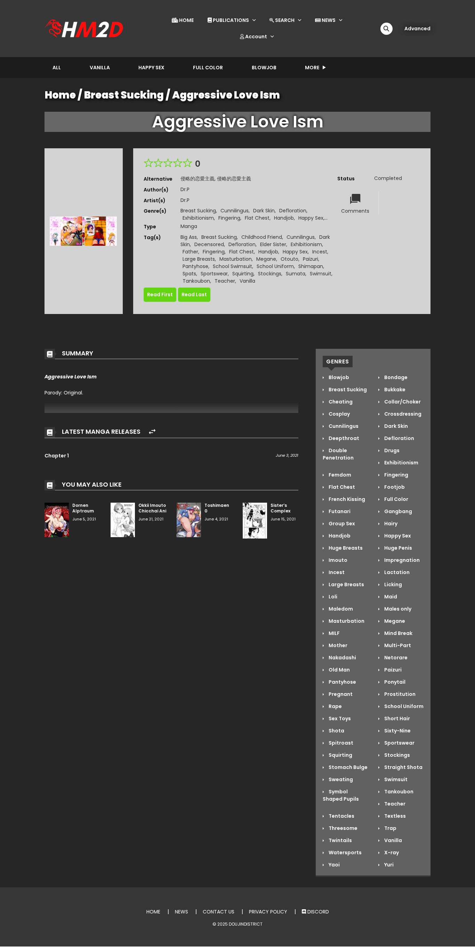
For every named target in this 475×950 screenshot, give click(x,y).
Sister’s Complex (280, 508)
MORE (312, 67)
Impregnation (401, 560)
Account (255, 36)
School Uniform (275, 266)
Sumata (295, 273)
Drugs (391, 450)
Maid (390, 596)
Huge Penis (397, 547)
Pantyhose (195, 266)
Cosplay (339, 413)
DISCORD (317, 911)
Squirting (242, 273)
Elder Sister (273, 244)
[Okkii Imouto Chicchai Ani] (123, 519)
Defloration (292, 210)
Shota (336, 730)
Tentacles (341, 815)
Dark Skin (264, 210)
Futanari (339, 511)
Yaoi (334, 864)
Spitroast (340, 742)
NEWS (328, 20)
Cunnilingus (234, 210)
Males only (397, 608)
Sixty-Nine (397, 730)
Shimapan (310, 266)
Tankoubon (196, 280)
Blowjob (264, 67)
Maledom (340, 608)
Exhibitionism (198, 217)
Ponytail (394, 681)
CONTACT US (218, 911)
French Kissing (346, 499)
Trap (389, 828)
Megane (266, 259)
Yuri (388, 864)
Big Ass (188, 237)
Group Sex (341, 523)
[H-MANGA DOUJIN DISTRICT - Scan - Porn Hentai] (85, 28)
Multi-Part (397, 645)
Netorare (395, 657)
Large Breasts (199, 259)
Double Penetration (338, 454)
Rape (335, 706)
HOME (186, 20)
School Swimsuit (232, 266)
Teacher (225, 280)
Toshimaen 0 (216, 508)
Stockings (269, 273)
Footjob (394, 487)
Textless (394, 815)
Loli (332, 596)
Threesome (342, 828)
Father (190, 251)
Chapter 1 (57, 455)
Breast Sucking (124, 95)
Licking (392, 584)
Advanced (417, 28)
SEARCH (284, 20)
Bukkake (394, 389)
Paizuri (310, 259)
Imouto (337, 560)
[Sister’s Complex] (255, 520)
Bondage (395, 377)
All (57, 67)
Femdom (339, 474)
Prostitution (399, 694)
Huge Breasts (345, 547)
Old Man (339, 669)
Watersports (345, 852)
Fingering (229, 217)
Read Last (194, 294)
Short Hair (396, 718)
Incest (319, 251)
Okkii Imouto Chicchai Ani (152, 508)
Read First (160, 294)
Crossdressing (402, 413)
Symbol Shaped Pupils (341, 795)
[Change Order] (152, 432)
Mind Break (397, 633)
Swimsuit (320, 273)
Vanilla (100, 67)
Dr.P (185, 189)
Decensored (209, 244)
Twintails (340, 840)
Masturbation (235, 259)
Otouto (289, 259)
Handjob (284, 217)
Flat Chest (257, 217)
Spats (189, 273)
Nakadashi (342, 657)
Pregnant (340, 694)
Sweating (340, 779)
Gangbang (397, 511)
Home (60, 95)
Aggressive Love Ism (226, 95)
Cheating (340, 401)
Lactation (396, 572)
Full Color (208, 67)
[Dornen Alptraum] (57, 519)
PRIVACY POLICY (268, 911)
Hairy (390, 523)
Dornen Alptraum (83, 508)
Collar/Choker (402, 401)
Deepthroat (343, 438)
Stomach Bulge (348, 767)
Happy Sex (151, 67)
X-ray (391, 852)
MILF (334, 633)
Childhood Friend (261, 237)
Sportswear (214, 273)
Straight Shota (402, 767)
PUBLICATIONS (230, 20)
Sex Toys (339, 718)
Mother (337, 645)
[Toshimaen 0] (189, 519)
